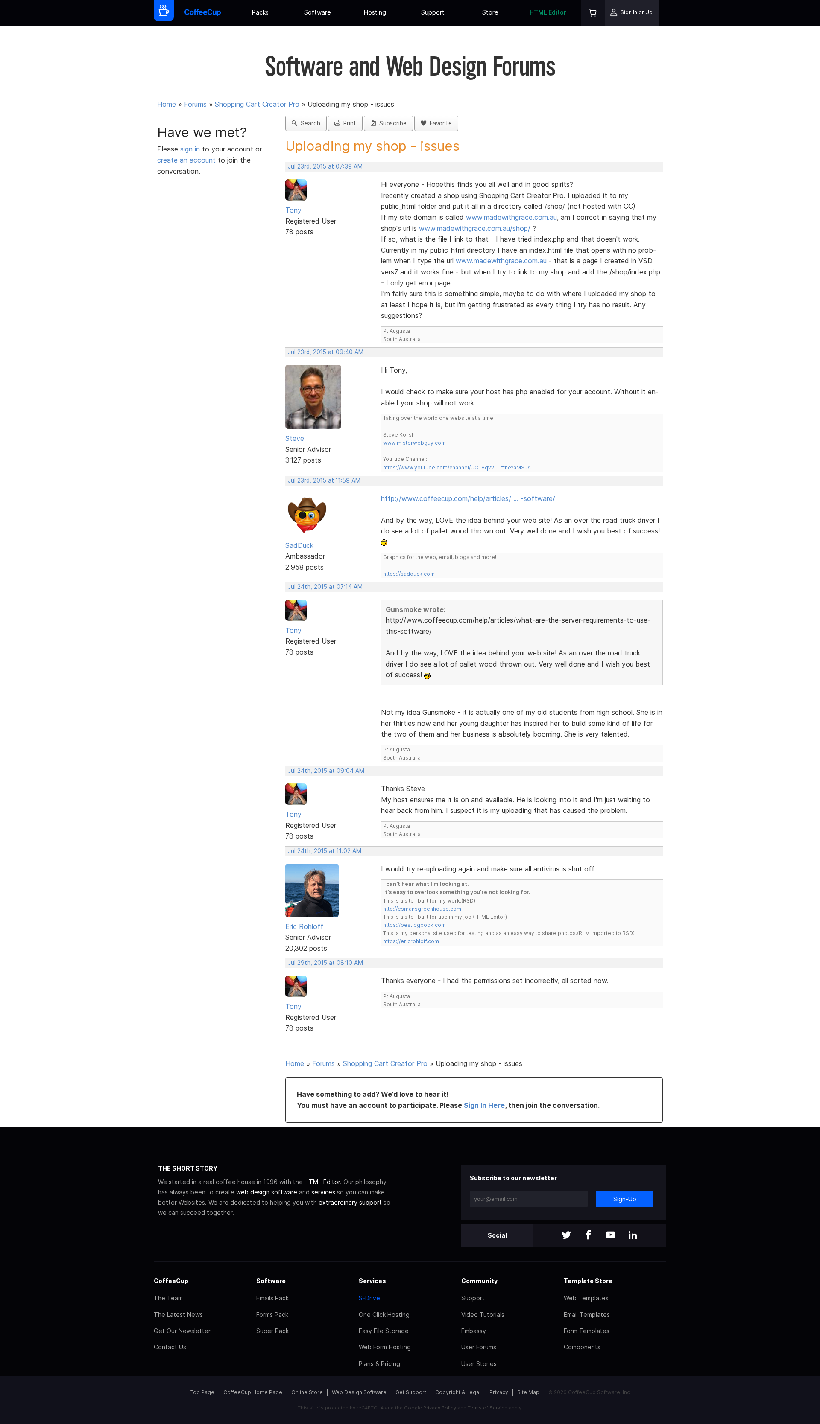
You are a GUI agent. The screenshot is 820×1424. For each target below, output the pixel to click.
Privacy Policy (439, 1408)
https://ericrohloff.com (411, 941)
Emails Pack (272, 1298)
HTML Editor (548, 12)
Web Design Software (359, 1392)
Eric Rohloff (304, 926)
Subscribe (391, 123)
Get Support (410, 1392)
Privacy (498, 1392)
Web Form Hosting (385, 1347)
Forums (195, 104)
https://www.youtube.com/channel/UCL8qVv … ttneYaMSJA (457, 467)
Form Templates (586, 1330)
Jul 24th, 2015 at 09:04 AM (326, 770)
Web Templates (586, 1298)
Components (582, 1347)
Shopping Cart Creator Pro (257, 104)
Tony (293, 210)
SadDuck (299, 545)
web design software (266, 1192)
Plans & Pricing (379, 1363)
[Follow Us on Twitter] (566, 1235)
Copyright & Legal (457, 1392)
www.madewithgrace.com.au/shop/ (474, 228)
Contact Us (170, 1347)
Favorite (439, 123)
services (323, 1192)
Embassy (473, 1330)
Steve (294, 438)
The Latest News (178, 1314)
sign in (191, 149)
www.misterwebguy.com (414, 443)
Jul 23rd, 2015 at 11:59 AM (324, 480)
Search (308, 123)
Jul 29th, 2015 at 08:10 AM (325, 962)
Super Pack (272, 1330)
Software (317, 12)
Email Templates (587, 1314)
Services (372, 1280)
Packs (260, 12)
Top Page (202, 1392)
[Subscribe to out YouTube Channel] (611, 1235)
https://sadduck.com (409, 574)
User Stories (479, 1363)
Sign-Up (624, 1199)
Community (479, 1280)
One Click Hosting (384, 1314)
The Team (168, 1298)
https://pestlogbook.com (414, 925)
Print (348, 123)
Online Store (307, 1392)
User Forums (478, 1347)
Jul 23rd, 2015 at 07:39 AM (325, 166)
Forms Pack (272, 1314)
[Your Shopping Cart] (593, 13)
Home (166, 104)
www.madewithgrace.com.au (511, 217)
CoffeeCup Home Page (252, 1392)
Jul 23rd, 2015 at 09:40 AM (325, 352)
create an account (186, 160)
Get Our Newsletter (182, 1330)
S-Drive (369, 1298)
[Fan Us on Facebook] (588, 1235)
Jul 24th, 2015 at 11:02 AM (324, 850)
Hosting (375, 12)
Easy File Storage (384, 1330)
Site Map (528, 1392)
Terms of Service (487, 1408)
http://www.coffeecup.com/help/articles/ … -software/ (468, 498)
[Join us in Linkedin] (633, 1235)
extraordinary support (350, 1202)
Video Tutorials (482, 1314)
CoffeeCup (171, 1280)
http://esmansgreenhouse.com (422, 909)
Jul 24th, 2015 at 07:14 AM (325, 586)
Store (490, 12)
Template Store (588, 1280)
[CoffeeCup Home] (202, 13)
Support (433, 12)
